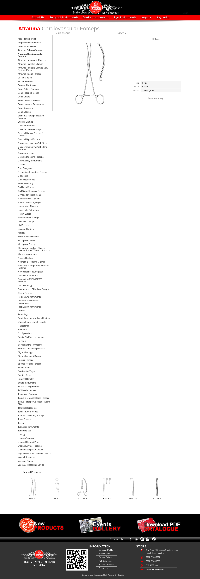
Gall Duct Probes (26, 187)
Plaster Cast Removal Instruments (28, 302)
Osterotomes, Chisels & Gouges (33, 289)
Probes (21, 310)
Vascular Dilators (26, 461)
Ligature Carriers (26, 229)
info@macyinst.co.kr (155, 569)
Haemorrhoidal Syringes (29, 202)
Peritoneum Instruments (29, 297)
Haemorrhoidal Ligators (29, 199)
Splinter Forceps (26, 360)
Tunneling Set (24, 431)
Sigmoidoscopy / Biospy (29, 356)
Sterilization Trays (26, 371)
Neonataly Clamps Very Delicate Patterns (33, 266)
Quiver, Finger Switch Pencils (32, 322)
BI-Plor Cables (25, 78)
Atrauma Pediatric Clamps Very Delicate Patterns (33, 69)
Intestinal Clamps (26, 221)
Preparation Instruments (29, 307)
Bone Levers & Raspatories (31, 104)
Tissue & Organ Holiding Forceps (33, 398)
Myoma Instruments (27, 254)
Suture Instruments (27, 383)
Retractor (22, 329)
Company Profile (105, 550)
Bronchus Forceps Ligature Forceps (31, 117)
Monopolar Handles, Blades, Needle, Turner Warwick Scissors (34, 249)
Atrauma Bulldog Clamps (30, 50)
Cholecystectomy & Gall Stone (32, 143)
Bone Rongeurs (25, 108)
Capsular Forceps (26, 125)
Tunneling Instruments (28, 427)
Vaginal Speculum (26, 457)
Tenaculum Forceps (27, 394)
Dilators (21, 164)
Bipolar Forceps (25, 81)
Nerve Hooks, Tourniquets (30, 272)
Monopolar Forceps (27, 244)
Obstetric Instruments (28, 275)
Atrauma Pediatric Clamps (30, 64)
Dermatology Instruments (30, 161)
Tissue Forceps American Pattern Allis (34, 403)
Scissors (22, 341)
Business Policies (106, 565)
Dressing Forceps (26, 180)
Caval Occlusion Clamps (30, 129)
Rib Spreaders (25, 333)
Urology (21, 434)
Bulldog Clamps (25, 122)
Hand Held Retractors (28, 210)
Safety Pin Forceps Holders (31, 337)
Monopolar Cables (26, 240)
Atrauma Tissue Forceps (29, 74)
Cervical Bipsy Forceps (29, 139)
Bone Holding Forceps (28, 93)
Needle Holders (25, 258)
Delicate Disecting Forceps (31, 157)
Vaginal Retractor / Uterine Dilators (34, 453)
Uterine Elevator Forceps (30, 446)
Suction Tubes (24, 375)
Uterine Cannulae (26, 438)
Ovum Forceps (25, 293)
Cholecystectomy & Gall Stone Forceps (32, 148)
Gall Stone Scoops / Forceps (31, 191)
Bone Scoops (24, 112)
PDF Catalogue (105, 561)
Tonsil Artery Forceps (28, 412)
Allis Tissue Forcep (27, 39)
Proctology (23, 314)
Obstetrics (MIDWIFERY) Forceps (30, 280)
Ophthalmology (25, 285)
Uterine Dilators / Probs (29, 442)
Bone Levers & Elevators (30, 100)
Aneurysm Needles (27, 46)
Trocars (21, 423)
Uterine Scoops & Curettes (30, 450)
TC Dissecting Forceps (29, 386)
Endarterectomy (25, 183)
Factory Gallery (105, 557)
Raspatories (23, 326)
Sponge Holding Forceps (29, 364)
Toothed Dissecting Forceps (31, 415)
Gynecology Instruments (29, 195)
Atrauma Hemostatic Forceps (32, 60)
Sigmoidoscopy (25, 352)
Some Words (104, 554)
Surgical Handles (26, 379)
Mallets (21, 233)
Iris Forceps (23, 225)
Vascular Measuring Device (31, 465)
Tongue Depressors (27, 408)
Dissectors (23, 176)
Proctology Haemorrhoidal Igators (34, 318)
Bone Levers (24, 97)
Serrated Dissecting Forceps (31, 348)
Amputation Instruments (29, 42)
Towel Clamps (24, 419)
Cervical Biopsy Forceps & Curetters (30, 134)
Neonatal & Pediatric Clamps (31, 262)
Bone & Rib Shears (27, 85)
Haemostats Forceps (28, 206)
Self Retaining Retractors (30, 345)
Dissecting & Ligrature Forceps (32, 172)
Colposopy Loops (26, 153)
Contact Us (103, 568)
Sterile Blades (24, 367)
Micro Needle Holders (28, 237)
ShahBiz (121, 575)
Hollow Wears (24, 214)
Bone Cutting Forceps (28, 89)
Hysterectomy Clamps (29, 218)
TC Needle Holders (27, 390)
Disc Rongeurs (25, 168)
